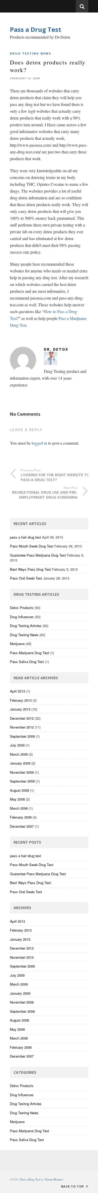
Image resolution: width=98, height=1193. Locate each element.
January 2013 (20, 709)
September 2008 (22, 781)
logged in (39, 443)
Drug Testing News (30, 53)
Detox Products (21, 607)
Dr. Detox (56, 349)
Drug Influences (22, 616)
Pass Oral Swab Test (26, 578)
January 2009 (20, 763)
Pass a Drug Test (35, 29)
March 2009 (19, 754)
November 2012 (22, 727)
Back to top (73, 1186)
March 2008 (19, 808)
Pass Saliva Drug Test (27, 661)
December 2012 (22, 718)
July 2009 (17, 745)
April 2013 (17, 691)
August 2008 (19, 790)
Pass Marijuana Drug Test (29, 652)
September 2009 (22, 736)
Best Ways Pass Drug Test (30, 569)
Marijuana (17, 643)
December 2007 (22, 826)
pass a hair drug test (25, 537)
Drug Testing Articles (26, 625)
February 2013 (21, 700)
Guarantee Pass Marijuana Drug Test (38, 555)
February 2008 (21, 817)
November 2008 (22, 772)
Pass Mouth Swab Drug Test (31, 546)
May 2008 (17, 799)
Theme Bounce (54, 1179)
